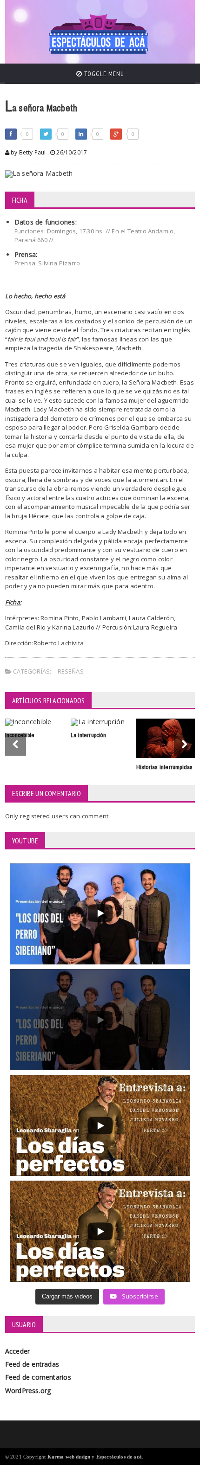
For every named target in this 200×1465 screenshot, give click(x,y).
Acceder (17, 1351)
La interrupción (88, 735)
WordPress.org (28, 1390)
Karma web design (69, 1456)
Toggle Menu (103, 74)
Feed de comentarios (38, 1377)
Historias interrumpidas (164, 767)
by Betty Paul (27, 152)
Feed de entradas (32, 1364)
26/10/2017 (71, 152)
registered (36, 816)
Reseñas (71, 671)
